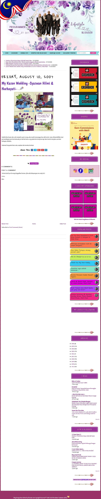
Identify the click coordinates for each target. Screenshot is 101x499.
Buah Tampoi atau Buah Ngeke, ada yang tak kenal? (82, 289)
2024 (72, 349)
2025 (72, 346)
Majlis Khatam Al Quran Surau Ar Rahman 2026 (19, 63)
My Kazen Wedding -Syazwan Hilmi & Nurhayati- (27, 86)
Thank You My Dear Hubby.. (81, 263)
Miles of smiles (76, 381)
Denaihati (74, 387)
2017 (72, 366)
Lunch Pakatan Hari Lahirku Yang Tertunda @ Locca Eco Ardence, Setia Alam (27, 66)
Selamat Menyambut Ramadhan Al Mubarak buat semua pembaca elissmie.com (28, 65)
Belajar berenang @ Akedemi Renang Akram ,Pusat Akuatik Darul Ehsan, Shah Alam (81, 296)
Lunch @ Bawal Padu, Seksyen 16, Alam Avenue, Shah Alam (82, 282)
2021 (72, 356)
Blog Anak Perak (76, 455)
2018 (72, 364)
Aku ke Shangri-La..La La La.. (81, 257)
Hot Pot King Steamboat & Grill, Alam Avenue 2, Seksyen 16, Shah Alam (82, 237)
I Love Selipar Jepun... (78, 449)
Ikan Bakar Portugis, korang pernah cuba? (80, 251)
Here (21, 498)
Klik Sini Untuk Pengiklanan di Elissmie (84, 219)
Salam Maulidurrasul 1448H (79, 383)
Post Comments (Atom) (15, 227)
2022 (72, 354)
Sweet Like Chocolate (78, 410)
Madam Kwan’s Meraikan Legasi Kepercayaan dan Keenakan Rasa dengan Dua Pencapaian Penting (84, 404)
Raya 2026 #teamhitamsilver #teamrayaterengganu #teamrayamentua (25, 62)
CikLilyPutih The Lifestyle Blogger (81, 401)
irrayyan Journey (76, 462)
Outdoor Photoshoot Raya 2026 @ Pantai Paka (19, 60)
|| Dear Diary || (76, 434)
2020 (72, 359)
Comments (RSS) (62, 498)
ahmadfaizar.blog (77, 442)
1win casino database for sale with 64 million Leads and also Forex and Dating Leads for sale (84, 413)
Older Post (63, 224)
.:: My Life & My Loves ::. (78, 394)
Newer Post (5, 224)
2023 (72, 351)
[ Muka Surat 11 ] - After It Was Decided (82, 450)
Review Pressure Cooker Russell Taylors (82, 276)
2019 (72, 361)
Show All (97, 419)
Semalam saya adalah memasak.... (78, 269)
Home (34, 224)
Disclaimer (55, 498)
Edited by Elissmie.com (29, 498)
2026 (72, 343)
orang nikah (34, 163)
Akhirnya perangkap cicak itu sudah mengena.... (81, 245)
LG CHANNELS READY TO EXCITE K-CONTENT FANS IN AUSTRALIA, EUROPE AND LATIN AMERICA (84, 465)
